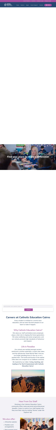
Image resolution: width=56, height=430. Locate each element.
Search (29, 309)
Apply (27, 5)
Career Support (34, 5)
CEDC (49, 5)
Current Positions (26, 1)
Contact (41, 5)
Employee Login (48, 1)
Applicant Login (40, 1)
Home (17, 5)
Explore (22, 5)
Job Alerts (33, 1)
